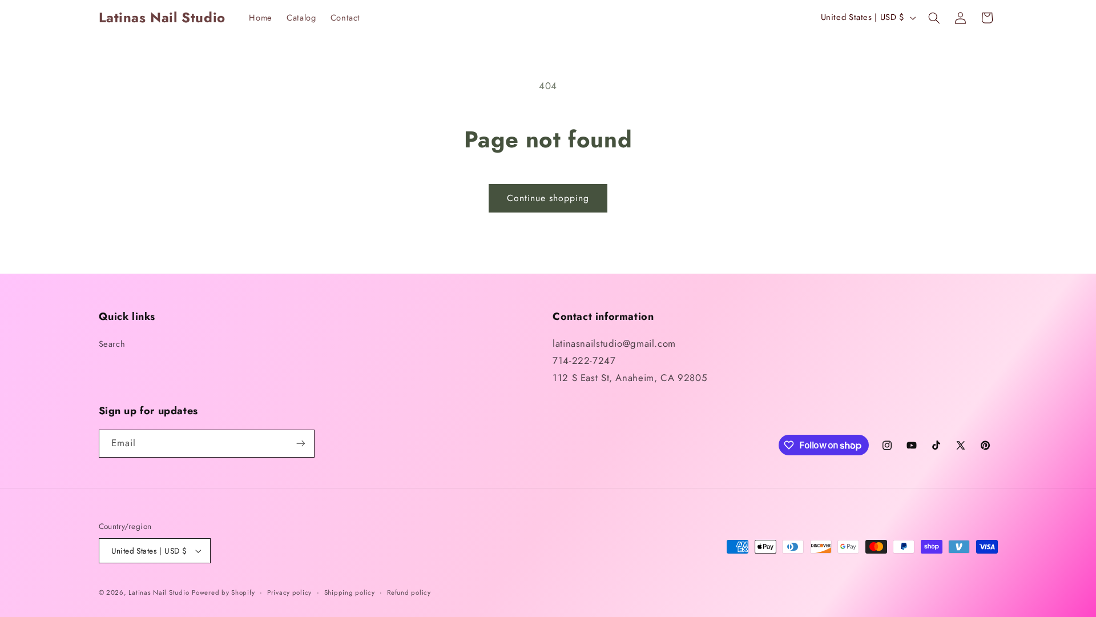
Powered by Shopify (223, 592)
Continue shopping (548, 198)
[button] (934, 18)
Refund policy (409, 592)
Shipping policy (349, 592)
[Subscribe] (300, 444)
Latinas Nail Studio (158, 592)
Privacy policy (289, 592)
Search (112, 344)
